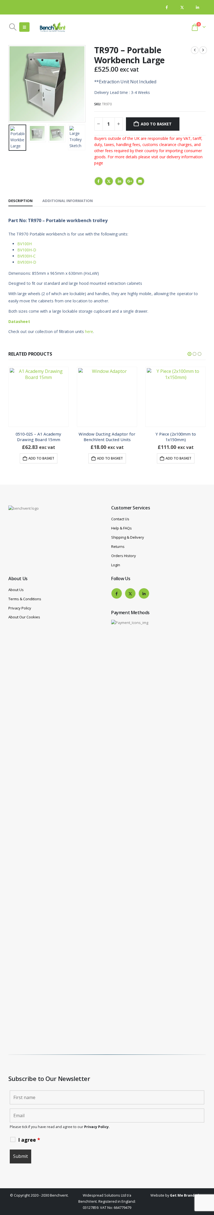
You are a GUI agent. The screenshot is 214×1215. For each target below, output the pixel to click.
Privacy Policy (19, 608)
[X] (182, 7)
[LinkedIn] (197, 7)
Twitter (108, 181)
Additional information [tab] (67, 200)
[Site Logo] (52, 27)
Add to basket (156, 124)
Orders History (123, 555)
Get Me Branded (184, 1195)
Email (140, 181)
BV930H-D (26, 262)
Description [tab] (20, 200)
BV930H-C (26, 256)
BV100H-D (26, 249)
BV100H (24, 243)
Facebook (98, 181)
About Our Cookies (24, 616)
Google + (129, 181)
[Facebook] (166, 7)
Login (115, 564)
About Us (16, 589)
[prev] (195, 50)
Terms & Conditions (24, 598)
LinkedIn (119, 181)
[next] (203, 50)
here (89, 331)
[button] (12, 27)
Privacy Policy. (97, 1126)
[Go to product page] (38, 397)
